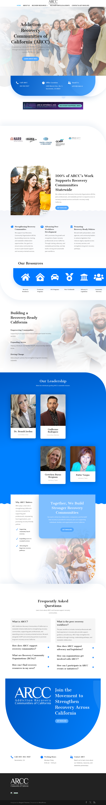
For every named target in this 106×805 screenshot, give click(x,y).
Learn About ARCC (30, 59)
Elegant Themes (24, 802)
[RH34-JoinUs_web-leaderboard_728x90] (53, 109)
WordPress (42, 802)
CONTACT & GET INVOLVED (80, 5)
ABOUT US (26, 5)
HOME (19, 5)
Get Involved (62, 208)
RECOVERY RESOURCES (39, 5)
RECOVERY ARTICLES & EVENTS (60, 5)
